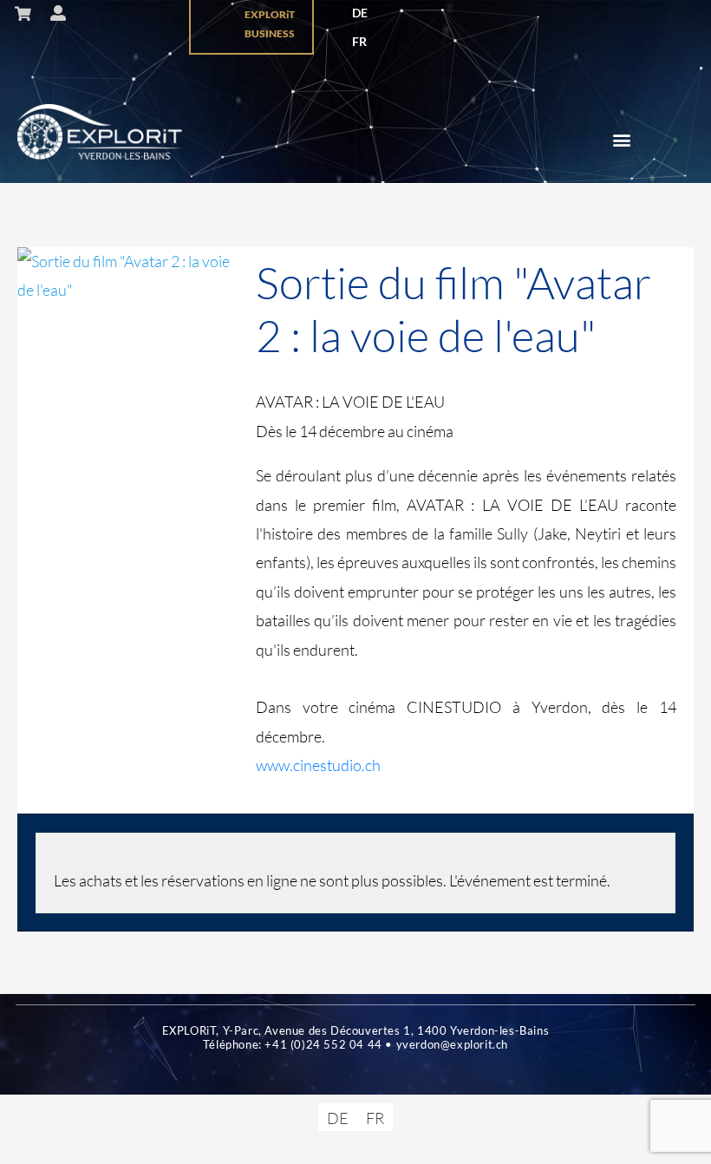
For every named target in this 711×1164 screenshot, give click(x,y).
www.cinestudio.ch (318, 765)
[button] (622, 140)
